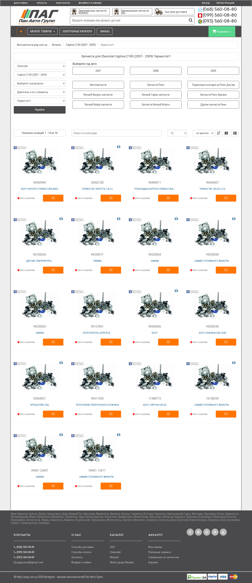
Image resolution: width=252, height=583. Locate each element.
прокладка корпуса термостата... (154, 188)
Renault (114, 557)
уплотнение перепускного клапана (97, 404)
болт (155, 332)
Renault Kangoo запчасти (98, 94)
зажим (97, 260)
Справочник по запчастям (163, 557)
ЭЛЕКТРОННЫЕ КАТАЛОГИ (77, 31)
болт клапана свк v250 (212, 332)
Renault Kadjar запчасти (98, 104)
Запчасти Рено (155, 84)
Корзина (153, 562)
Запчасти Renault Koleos (156, 104)
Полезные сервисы (159, 552)
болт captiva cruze (154, 404)
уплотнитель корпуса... (97, 332)
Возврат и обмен (90, 3)
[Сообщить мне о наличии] (53, 198)
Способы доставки (82, 547)
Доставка (21, 3)
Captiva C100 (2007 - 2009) (81, 44)
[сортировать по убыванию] (219, 133)
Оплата (42, 3)
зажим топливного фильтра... (212, 260)
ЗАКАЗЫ (104, 31)
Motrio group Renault (121, 562)
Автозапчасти (98, 84)
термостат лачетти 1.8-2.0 (97, 188)
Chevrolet (115, 552)
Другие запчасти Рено (213, 104)
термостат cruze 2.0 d (212, 188)
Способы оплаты (81, 552)
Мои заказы (155, 547)
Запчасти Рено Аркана (213, 94)
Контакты (63, 3)
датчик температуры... (39, 260)
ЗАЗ (112, 547)
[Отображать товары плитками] (226, 133)
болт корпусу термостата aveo (39, 188)
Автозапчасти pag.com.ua (32, 44)
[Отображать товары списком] (234, 133)
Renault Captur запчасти (156, 94)
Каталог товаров (41, 31)
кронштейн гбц (39, 404)
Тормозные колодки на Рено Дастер (213, 84)
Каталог (56, 44)
